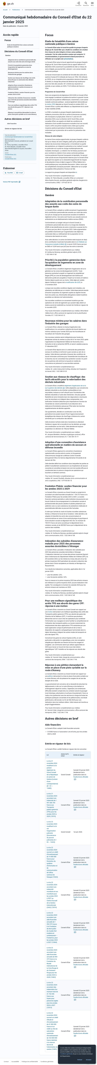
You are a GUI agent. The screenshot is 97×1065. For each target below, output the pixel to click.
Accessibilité (15, 1061)
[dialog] (77, 1054)
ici (76, 172)
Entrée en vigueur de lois (13, 129)
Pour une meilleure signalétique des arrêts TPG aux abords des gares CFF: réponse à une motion (22, 107)
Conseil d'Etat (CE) (10, 154)
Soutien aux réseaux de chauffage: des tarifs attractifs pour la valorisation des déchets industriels (21, 79)
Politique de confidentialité (30, 1061)
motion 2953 (51, 104)
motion (50, 612)
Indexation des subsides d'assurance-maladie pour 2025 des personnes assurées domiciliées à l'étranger (22, 99)
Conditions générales (47, 1061)
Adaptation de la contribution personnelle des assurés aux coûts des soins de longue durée (22, 61)
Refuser (79, 1059)
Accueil (5, 9)
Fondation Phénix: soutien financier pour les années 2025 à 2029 (21, 93)
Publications (16, 9)
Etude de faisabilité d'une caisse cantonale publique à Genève (20, 46)
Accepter (88, 1059)
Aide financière (12, 123)
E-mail (19, 173)
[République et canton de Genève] (4, 4)
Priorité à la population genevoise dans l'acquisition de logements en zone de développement (20, 67)
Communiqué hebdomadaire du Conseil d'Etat (19, 137)
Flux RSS (9, 173)
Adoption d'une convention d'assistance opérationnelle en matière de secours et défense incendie (20, 87)
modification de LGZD (73, 282)
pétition (50, 676)
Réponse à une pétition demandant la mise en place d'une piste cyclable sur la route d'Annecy (22, 113)
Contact (6, 1061)
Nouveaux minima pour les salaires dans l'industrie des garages (20, 73)
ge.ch (10, 3)
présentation (68, 59)
